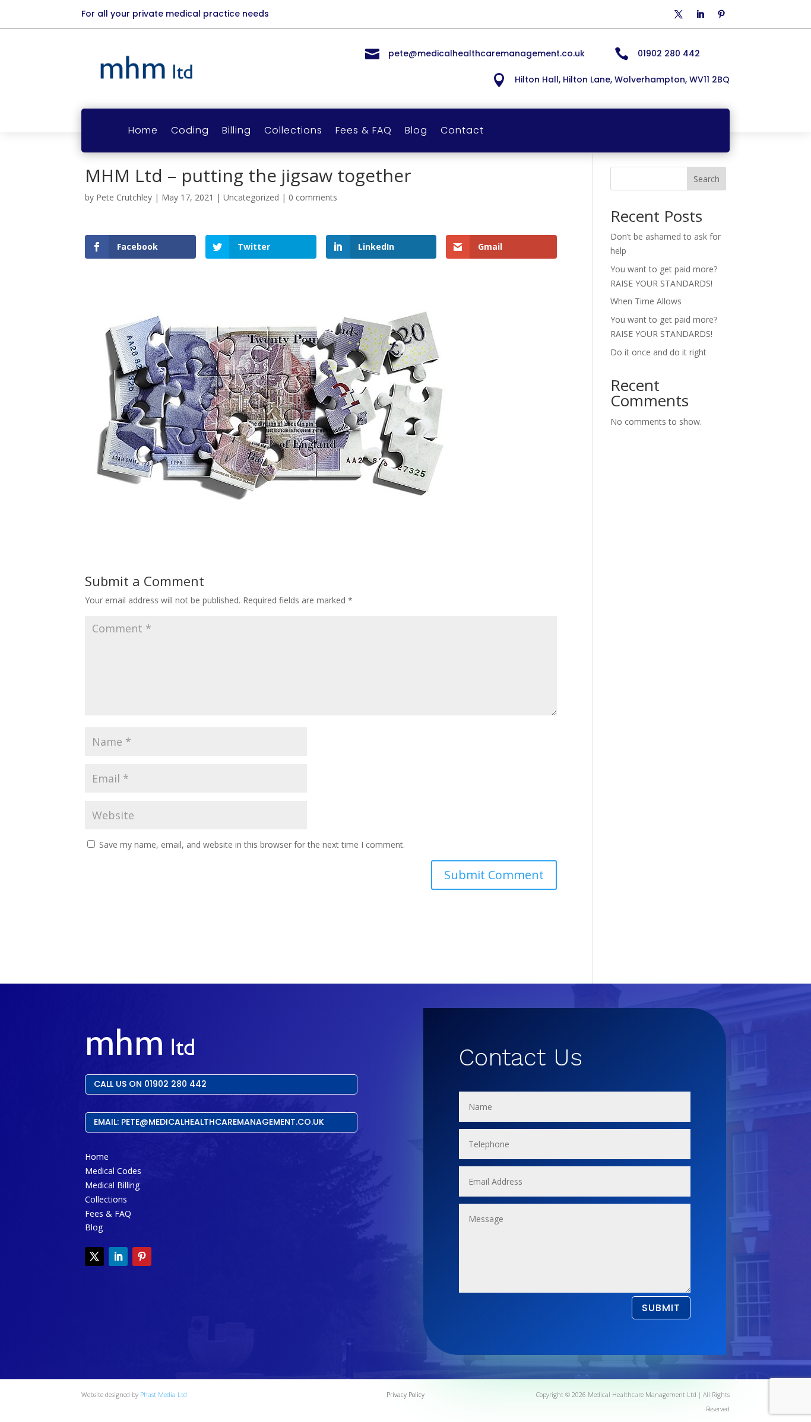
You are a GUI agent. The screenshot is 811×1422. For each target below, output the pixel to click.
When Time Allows (646, 301)
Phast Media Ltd (163, 1395)
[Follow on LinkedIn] (700, 14)
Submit (661, 1308)
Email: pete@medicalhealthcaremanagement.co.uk (209, 1122)
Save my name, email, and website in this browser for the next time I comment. (252, 844)
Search (706, 178)
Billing (236, 130)
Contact (462, 130)
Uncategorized (251, 197)
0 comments (313, 197)
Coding (190, 130)
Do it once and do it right (658, 352)
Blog (416, 130)
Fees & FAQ (363, 130)
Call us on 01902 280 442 (150, 1084)
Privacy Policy (405, 1395)
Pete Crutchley (124, 197)
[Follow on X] (678, 14)
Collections (293, 130)
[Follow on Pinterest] (721, 14)
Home (143, 130)
